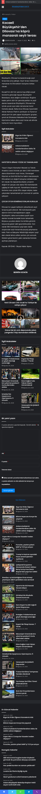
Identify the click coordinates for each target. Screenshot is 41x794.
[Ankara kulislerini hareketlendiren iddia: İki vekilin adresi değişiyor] (8, 148)
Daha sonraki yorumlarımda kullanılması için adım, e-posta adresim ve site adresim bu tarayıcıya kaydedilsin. (20, 481)
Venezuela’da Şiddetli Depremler (30, 406)
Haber (13, 14)
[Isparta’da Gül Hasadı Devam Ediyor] (8, 589)
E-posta (5, 461)
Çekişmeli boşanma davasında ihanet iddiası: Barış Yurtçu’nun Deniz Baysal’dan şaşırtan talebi (26, 568)
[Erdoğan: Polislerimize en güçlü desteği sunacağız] (11, 352)
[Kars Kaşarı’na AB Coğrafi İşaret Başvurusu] (8, 608)
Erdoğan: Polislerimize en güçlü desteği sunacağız (10, 361)
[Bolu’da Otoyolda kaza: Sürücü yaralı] (8, 694)
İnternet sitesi (6, 470)
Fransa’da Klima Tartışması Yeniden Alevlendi (27, 673)
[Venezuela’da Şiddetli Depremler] (30, 398)
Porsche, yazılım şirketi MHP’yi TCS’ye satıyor (25, 546)
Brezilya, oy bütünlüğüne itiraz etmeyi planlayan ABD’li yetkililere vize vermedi (18, 578)
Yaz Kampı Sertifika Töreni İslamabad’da (26, 682)
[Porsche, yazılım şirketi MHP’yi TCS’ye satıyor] (8, 548)
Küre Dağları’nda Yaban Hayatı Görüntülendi (28, 383)
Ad (3, 453)
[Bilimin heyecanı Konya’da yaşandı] (8, 519)
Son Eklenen (20, 500)
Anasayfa (7, 14)
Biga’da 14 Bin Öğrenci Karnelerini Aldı (25, 508)
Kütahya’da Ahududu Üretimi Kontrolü (24, 596)
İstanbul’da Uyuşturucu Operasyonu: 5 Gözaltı (7, 397)
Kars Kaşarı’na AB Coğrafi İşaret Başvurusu (26, 606)
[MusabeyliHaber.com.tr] (20, 6)
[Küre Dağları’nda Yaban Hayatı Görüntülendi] (30, 374)
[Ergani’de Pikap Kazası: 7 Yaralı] (30, 352)
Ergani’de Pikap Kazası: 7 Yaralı (27, 360)
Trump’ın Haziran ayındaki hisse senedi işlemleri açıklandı (26, 556)
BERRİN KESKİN (10, 40)
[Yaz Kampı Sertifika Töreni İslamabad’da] (8, 684)
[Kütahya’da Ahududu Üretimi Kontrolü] (8, 598)
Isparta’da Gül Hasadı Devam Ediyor (25, 587)
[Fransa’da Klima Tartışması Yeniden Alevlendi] (8, 675)
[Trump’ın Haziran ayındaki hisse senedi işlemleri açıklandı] (8, 557)
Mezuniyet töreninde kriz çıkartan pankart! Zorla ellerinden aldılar (10, 384)
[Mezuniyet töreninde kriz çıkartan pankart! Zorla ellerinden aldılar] (11, 374)
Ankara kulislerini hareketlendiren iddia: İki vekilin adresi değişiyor (25, 149)
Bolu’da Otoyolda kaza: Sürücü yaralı (25, 692)
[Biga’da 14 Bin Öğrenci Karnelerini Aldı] (8, 138)
